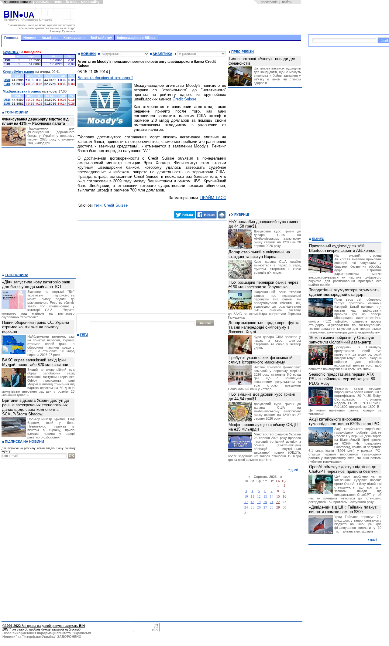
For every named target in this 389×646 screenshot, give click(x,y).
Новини (29, 37)
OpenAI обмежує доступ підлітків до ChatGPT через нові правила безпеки (343, 469)
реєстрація (269, 2)
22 (278, 502)
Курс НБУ (11, 52)
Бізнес (318, 239)
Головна (11, 37)
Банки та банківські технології (105, 78)
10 (246, 496)
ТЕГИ (84, 335)
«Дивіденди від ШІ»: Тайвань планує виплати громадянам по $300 (343, 509)
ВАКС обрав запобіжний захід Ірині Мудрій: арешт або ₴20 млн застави (35, 362)
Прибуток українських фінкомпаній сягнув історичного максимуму (260, 359)
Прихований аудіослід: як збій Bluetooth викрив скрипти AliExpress (342, 248)
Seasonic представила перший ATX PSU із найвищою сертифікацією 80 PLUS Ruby (342, 379)
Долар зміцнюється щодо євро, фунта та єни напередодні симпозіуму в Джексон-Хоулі (264, 327)
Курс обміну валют (18, 71)
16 (284, 496)
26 (259, 507)
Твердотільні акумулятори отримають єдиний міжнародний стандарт (344, 292)
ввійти (286, 2)
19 (259, 502)
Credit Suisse (184, 99)
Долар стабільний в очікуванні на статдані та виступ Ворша (259, 254)
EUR (7, 84)
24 (246, 507)
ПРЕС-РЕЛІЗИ (242, 51)
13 (265, 496)
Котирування (74, 37)
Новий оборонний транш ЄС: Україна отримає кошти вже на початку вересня (35, 327)
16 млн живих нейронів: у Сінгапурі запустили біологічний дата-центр (341, 339)
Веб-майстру (101, 37)
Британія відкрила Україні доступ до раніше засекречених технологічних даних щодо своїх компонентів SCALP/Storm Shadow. (35, 407)
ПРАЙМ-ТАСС (213, 197)
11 (252, 496)
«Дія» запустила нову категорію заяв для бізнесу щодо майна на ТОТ (36, 284)
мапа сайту (90, 2)
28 (272, 507)
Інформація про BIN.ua (136, 37)
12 (259, 496)
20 (265, 502)
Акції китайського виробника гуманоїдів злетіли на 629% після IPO (344, 421)
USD (7, 80)
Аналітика (50, 37)
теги (98, 205)
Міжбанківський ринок (22, 91)
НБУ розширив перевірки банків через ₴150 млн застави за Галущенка (263, 284)
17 (246, 502)
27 (265, 507)
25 (252, 507)
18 (252, 502)
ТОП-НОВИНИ (16, 112)
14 (272, 496)
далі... (296, 470)
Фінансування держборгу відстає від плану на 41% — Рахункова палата (35, 121)
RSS (73, 2)
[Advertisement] (190, 19)
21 (272, 502)
